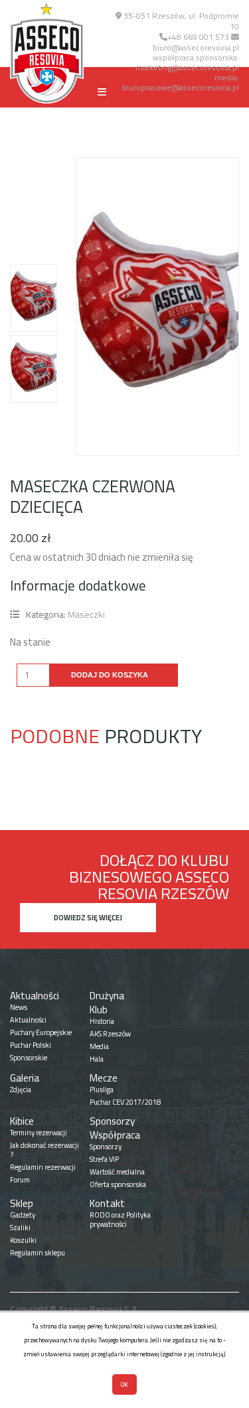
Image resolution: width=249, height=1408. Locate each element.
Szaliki (20, 1227)
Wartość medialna (117, 1171)
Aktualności (34, 996)
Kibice (22, 1121)
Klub (99, 1010)
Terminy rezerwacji (38, 1132)
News (18, 1007)
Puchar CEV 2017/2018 (125, 1102)
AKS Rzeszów (110, 1033)
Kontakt (107, 1203)
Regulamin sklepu (37, 1252)
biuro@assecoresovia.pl (196, 47)
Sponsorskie (28, 1057)
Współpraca (115, 1135)
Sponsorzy (112, 1121)
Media (99, 1046)
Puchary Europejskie (41, 1032)
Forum (20, 1179)
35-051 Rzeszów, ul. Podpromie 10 (180, 21)
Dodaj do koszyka (109, 675)
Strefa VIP (104, 1159)
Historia (102, 1021)
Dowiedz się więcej (88, 917)
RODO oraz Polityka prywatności (120, 1219)
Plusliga (102, 1089)
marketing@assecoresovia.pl (187, 67)
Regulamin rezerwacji (43, 1167)
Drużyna (107, 996)
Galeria (24, 1078)
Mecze (104, 1078)
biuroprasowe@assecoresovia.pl (180, 87)
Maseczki (86, 614)
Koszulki (23, 1240)
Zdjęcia (20, 1089)
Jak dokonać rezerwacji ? (44, 1150)
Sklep (21, 1203)
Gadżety (22, 1215)
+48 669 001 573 (198, 36)
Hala (97, 1059)
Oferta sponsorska (118, 1184)
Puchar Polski (30, 1045)
